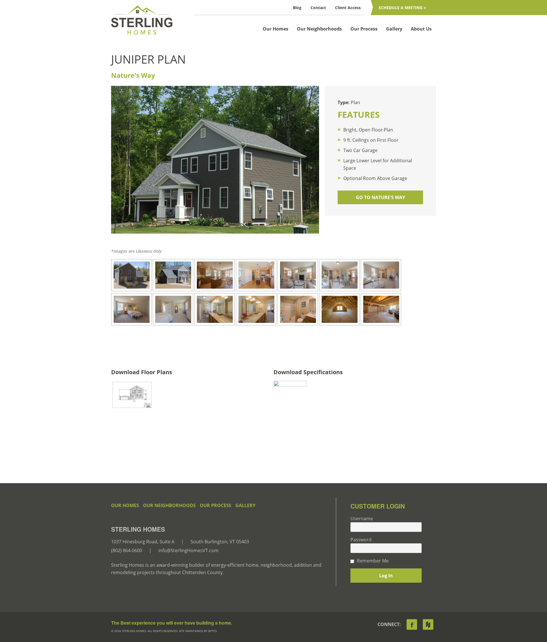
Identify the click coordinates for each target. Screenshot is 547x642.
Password (361, 539)
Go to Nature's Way (380, 197)
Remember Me (373, 561)
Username (361, 518)
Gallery (394, 29)
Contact (318, 7)
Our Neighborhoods (319, 29)
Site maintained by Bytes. (198, 631)
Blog (297, 7)
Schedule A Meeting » (402, 7)
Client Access (348, 7)
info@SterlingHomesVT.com (188, 550)
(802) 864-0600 (126, 550)
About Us (421, 29)
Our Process (363, 29)
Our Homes (275, 29)
